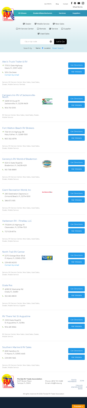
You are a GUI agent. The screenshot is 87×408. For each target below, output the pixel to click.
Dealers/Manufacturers (42, 13)
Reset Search (58, 48)
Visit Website (76, 72)
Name (37, 48)
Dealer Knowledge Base (77, 387)
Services (62, 13)
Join (82, 381)
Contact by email (12, 75)
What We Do (78, 7)
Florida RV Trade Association (8, 14)
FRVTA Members (72, 380)
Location (47, 48)
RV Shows (22, 13)
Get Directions (76, 65)
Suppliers (76, 13)
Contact (65, 3)
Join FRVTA (47, 3)
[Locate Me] (51, 41)
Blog (57, 3)
